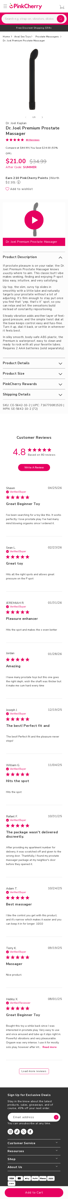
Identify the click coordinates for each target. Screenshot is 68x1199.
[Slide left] (26, 117)
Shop (11, 1159)
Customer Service (22, 1143)
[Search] (60, 19)
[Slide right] (42, 117)
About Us (15, 1167)
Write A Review (34, 467)
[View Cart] (61, 7)
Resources (16, 1151)
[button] (34, 257)
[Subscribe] (56, 1117)
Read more (49, 1047)
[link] (23, 140)
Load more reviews (34, 1071)
